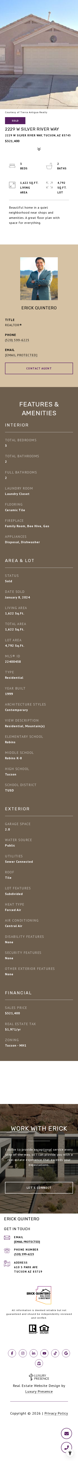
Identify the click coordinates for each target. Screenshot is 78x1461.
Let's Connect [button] (39, 1188)
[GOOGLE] (66, 1353)
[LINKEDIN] (34, 1353)
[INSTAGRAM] (23, 1353)
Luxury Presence (39, 1391)
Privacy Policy (56, 1413)
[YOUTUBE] (44, 1353)
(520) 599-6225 (17, 340)
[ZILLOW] (39, 1363)
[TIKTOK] (55, 1353)
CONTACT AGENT (39, 368)
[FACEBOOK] (12, 1353)
